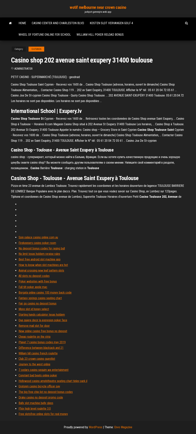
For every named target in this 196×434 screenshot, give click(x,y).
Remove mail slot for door (34, 326)
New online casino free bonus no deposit (43, 331)
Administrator (23, 68)
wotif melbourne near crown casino (98, 7)
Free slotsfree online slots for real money (43, 414)
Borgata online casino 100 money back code (45, 292)
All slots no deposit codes (34, 276)
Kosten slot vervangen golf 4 (111, 23)
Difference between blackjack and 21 (41, 348)
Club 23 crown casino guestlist (37, 359)
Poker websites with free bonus (38, 281)
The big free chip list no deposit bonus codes (46, 392)
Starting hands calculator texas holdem (42, 314)
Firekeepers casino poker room (37, 243)
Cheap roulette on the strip (35, 336)
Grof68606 (36, 49)
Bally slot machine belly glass (36, 403)
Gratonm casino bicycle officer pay (39, 386)
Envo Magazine (123, 427)
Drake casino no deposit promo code (41, 397)
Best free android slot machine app (39, 259)
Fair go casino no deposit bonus (37, 303)
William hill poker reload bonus (100, 34)
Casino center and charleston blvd (58, 23)
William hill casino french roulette (38, 353)
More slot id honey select (34, 309)
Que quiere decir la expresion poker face (43, 320)
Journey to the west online (34, 364)
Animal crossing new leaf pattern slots (41, 270)
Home (22, 23)
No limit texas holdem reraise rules (39, 254)
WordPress (95, 427)
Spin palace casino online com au (38, 237)
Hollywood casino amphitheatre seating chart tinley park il (53, 381)
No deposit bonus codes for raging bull (42, 248)
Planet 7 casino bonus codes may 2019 (42, 342)
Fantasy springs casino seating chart (40, 298)
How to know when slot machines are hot (43, 265)
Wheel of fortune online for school (45, 34)
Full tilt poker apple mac (33, 287)
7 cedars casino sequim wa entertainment (44, 370)
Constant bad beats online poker (38, 375)
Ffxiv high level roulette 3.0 (35, 408)
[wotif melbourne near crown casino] (10, 23)
